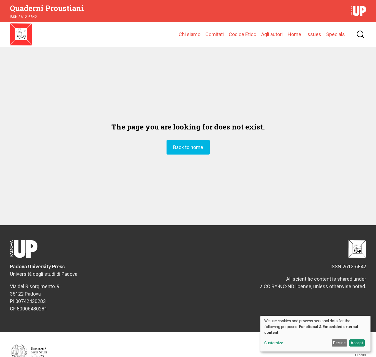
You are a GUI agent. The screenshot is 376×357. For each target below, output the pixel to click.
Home (294, 34)
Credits (360, 355)
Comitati (214, 34)
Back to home (188, 147)
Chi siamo (189, 34)
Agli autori (272, 34)
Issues (313, 34)
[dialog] (315, 333)
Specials (335, 34)
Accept (357, 343)
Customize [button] (273, 343)
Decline (339, 343)
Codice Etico (242, 34)
